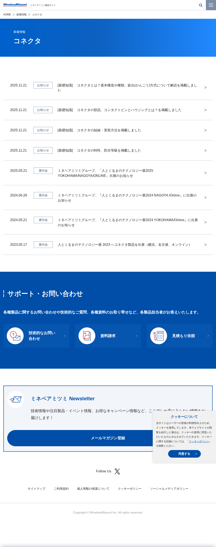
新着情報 (21, 14)
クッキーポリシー (199, 441)
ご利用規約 (61, 488)
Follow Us (103, 471)
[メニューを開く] (211, 5)
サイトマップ (36, 488)
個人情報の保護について (93, 488)
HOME (7, 14)
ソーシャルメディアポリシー (169, 488)
